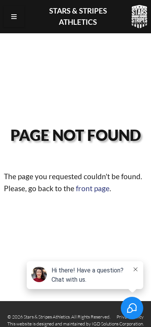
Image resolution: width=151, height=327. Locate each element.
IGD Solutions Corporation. (118, 324)
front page (93, 188)
